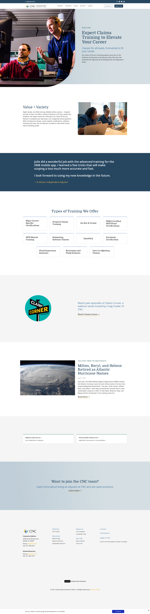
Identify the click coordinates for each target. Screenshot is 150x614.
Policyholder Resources (58, 543)
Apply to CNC (118, 6)
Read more (83, 397)
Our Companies (80, 531)
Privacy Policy (95, 590)
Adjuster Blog (56, 538)
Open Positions (80, 541)
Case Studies (56, 531)
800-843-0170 (31, 1)
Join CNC (82, 6)
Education (68, 6)
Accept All (118, 611)
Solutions (60, 6)
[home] (36, 6)
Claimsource (108, 6)
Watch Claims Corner (88, 314)
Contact (90, 6)
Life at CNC (79, 543)
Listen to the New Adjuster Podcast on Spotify (113, 541)
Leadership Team (81, 534)
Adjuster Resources (57, 541)
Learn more (74, 491)
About (76, 6)
